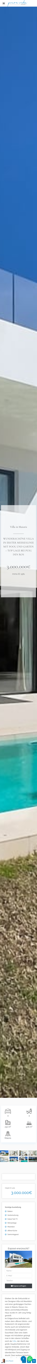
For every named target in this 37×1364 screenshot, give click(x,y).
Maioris (23, 527)
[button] (3, 3)
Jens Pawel (9, 1361)
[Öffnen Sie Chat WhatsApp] (30, 1359)
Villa (12, 527)
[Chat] (23, 1359)
